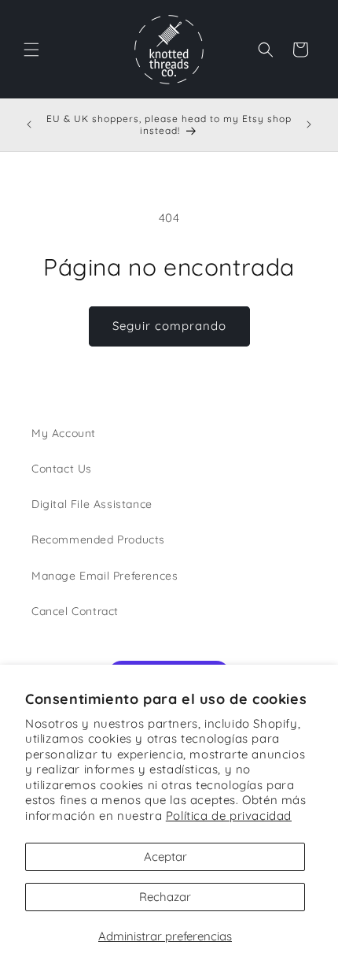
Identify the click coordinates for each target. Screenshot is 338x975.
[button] (31, 49)
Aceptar (165, 856)
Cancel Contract (75, 611)
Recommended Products (98, 539)
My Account (63, 433)
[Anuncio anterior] (29, 124)
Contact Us (61, 469)
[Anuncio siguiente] (309, 124)
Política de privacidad (229, 815)
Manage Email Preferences (104, 576)
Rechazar (165, 896)
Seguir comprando (169, 325)
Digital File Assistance (91, 504)
